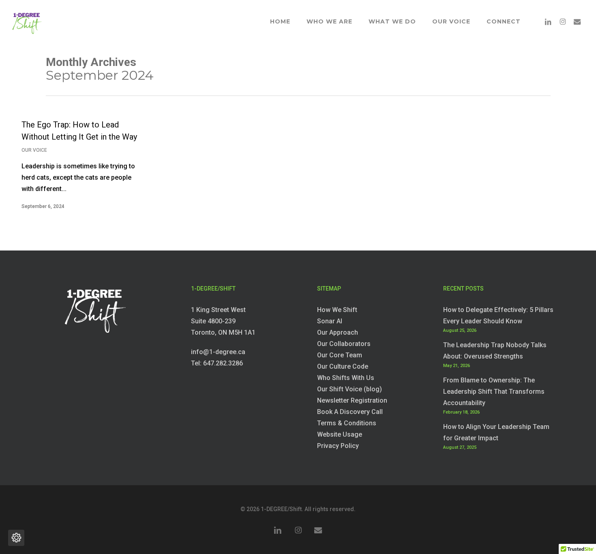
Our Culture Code (342, 366)
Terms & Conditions (346, 423)
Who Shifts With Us (345, 378)
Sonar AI (329, 321)
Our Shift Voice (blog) (349, 389)
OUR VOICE (34, 150)
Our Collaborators (344, 344)
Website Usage (339, 434)
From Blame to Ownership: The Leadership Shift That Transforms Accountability (494, 391)
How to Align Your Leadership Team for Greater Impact (496, 432)
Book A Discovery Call (350, 412)
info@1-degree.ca (218, 352)
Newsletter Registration (352, 400)
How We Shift (337, 310)
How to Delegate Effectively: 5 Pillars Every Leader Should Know (498, 315)
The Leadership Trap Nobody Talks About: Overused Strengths (495, 350)
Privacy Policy (338, 446)
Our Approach (337, 332)
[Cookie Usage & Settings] (16, 538)
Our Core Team (339, 355)
